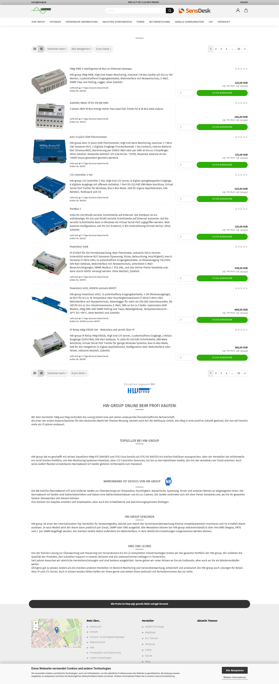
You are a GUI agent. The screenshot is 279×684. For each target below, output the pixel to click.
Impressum (95, 626)
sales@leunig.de (38, 2)
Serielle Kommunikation (189, 21)
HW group (150, 644)
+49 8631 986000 (150, 2)
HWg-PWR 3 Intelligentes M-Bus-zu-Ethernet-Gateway (101, 68)
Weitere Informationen (234, 677)
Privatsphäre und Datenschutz (105, 652)
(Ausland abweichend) (98, 88)
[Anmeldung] (238, 10)
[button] (57, 630)
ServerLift (224, 21)
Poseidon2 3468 (79, 246)
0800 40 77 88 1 (135, 2)
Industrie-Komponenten (117, 21)
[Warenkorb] (246, 10)
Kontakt (244, 2)
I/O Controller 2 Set (81, 174)
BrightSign (150, 632)
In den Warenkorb (222, 93)
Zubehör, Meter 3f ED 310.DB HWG (89, 102)
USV (211, 21)
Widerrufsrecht (97, 642)
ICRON (148, 650)
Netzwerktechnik (159, 21)
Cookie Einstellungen (100, 658)
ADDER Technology (154, 626)
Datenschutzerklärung (164, 676)
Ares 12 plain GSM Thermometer (88, 136)
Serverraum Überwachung (82, 21)
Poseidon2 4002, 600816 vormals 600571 (93, 288)
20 (238, 48)
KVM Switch (38, 21)
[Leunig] (65, 10)
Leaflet (68, 647)
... (232, 48)
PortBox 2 (75, 208)
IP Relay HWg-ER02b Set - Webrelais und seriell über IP (102, 329)
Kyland (148, 655)
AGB (92, 647)
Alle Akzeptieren (235, 670)
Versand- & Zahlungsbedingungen (107, 637)
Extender (55, 21)
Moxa (147, 661)
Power (140, 21)
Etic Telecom (151, 638)
